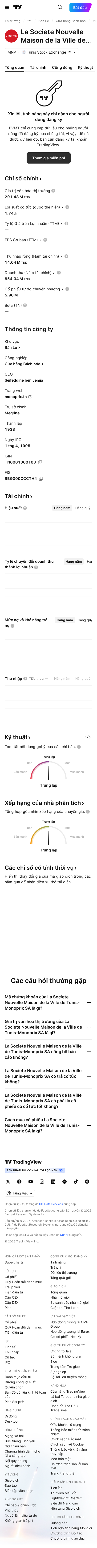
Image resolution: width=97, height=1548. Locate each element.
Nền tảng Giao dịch (65, 1508)
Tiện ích (56, 1488)
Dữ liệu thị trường (63, 1272)
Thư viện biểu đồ (63, 1493)
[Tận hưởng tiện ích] (87, 737)
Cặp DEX (11, 1302)
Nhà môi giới (59, 1297)
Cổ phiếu (11, 1277)
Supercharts (14, 1262)
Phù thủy (11, 1510)
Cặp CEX (11, 1297)
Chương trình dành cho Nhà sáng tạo (22, 1453)
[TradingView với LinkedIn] (53, 1181)
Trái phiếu (12, 1287)
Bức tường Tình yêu (20, 1441)
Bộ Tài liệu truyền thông (68, 1377)
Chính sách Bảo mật (65, 1439)
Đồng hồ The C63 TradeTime (64, 1408)
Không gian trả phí (19, 1520)
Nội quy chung (16, 1461)
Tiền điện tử (14, 1292)
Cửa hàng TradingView (67, 1391)
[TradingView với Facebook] (19, 1181)
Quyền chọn (14, 1387)
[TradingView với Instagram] (42, 1181)
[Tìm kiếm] (60, 7)
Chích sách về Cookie (67, 1444)
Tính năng (58, 1262)
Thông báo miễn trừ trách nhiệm (70, 1432)
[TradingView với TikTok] (76, 1181)
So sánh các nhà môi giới (69, 1302)
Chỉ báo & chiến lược (20, 1505)
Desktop (11, 1421)
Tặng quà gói (60, 1278)
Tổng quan (58, 1292)
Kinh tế (10, 1347)
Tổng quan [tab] (14, 67)
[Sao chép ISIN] (40, 462)
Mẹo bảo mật (60, 1459)
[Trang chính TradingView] (17, 7)
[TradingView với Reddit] (87, 1181)
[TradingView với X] (8, 1181)
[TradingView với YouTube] (30, 1181)
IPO (7, 1362)
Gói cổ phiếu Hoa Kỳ (65, 1337)
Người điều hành (17, 1466)
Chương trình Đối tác (66, 1533)
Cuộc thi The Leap (64, 1308)
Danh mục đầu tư (18, 1377)
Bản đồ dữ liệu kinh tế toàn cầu (25, 1394)
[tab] (62, 508)
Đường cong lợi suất (20, 1382)
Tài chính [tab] (38, 67)
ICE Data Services (51, 1204)
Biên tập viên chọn (19, 1491)
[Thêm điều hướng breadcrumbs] (29, 21)
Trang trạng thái (62, 1473)
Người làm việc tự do (21, 1515)
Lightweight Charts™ (66, 1498)
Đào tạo (11, 1485)
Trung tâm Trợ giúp (65, 1367)
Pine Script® (14, 1402)
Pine (8, 1308)
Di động (11, 1416)
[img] (69, 52)
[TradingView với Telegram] (64, 1181)
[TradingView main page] (23, 1162)
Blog (53, 1361)
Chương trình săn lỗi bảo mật (69, 1466)
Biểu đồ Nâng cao (64, 1503)
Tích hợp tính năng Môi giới (71, 1528)
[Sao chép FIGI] (41, 479)
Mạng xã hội (14, 1436)
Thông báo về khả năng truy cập (68, 1451)
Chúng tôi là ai (61, 1351)
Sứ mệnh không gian (66, 1356)
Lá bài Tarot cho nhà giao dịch (69, 1399)
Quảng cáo (58, 1523)
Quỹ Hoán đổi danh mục (23, 1282)
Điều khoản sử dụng (65, 1425)
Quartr (64, 1235)
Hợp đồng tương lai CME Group (69, 1324)
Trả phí (55, 1267)
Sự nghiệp (58, 1372)
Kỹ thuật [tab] (85, 67)
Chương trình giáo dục (67, 1538)
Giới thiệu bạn (15, 1446)
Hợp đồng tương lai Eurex (70, 1331)
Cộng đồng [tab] (62, 67)
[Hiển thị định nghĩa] (53, 191)
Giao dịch (12, 1480)
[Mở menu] (7, 7)
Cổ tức (10, 1357)
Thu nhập (12, 1352)
